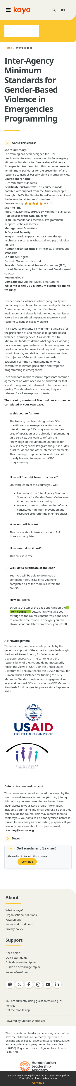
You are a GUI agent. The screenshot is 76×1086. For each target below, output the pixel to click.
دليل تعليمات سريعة (17, 971)
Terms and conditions (46, 1078)
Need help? (13, 953)
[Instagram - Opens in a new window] (38, 984)
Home (8, 47)
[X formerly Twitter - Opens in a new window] (19, 984)
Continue (38, 1082)
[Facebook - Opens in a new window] (28, 984)
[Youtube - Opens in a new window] (47, 984)
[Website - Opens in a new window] (10, 984)
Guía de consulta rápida (21, 962)
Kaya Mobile (13, 919)
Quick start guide (16, 957)
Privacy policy (14, 929)
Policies (10, 1005)
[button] (54, 10)
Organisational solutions (21, 915)
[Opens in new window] (38, 1066)
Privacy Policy (26, 1078)
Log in (57, 1001)
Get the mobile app (18, 1010)
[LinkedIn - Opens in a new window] (57, 984)
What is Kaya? (14, 910)
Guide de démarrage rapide (23, 967)
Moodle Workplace (33, 1020)
